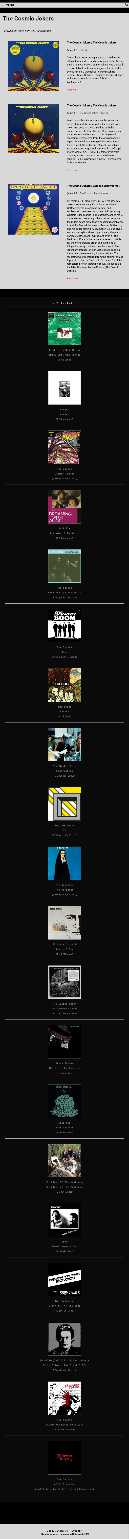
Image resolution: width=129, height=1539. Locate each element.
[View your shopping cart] (126, 5)
